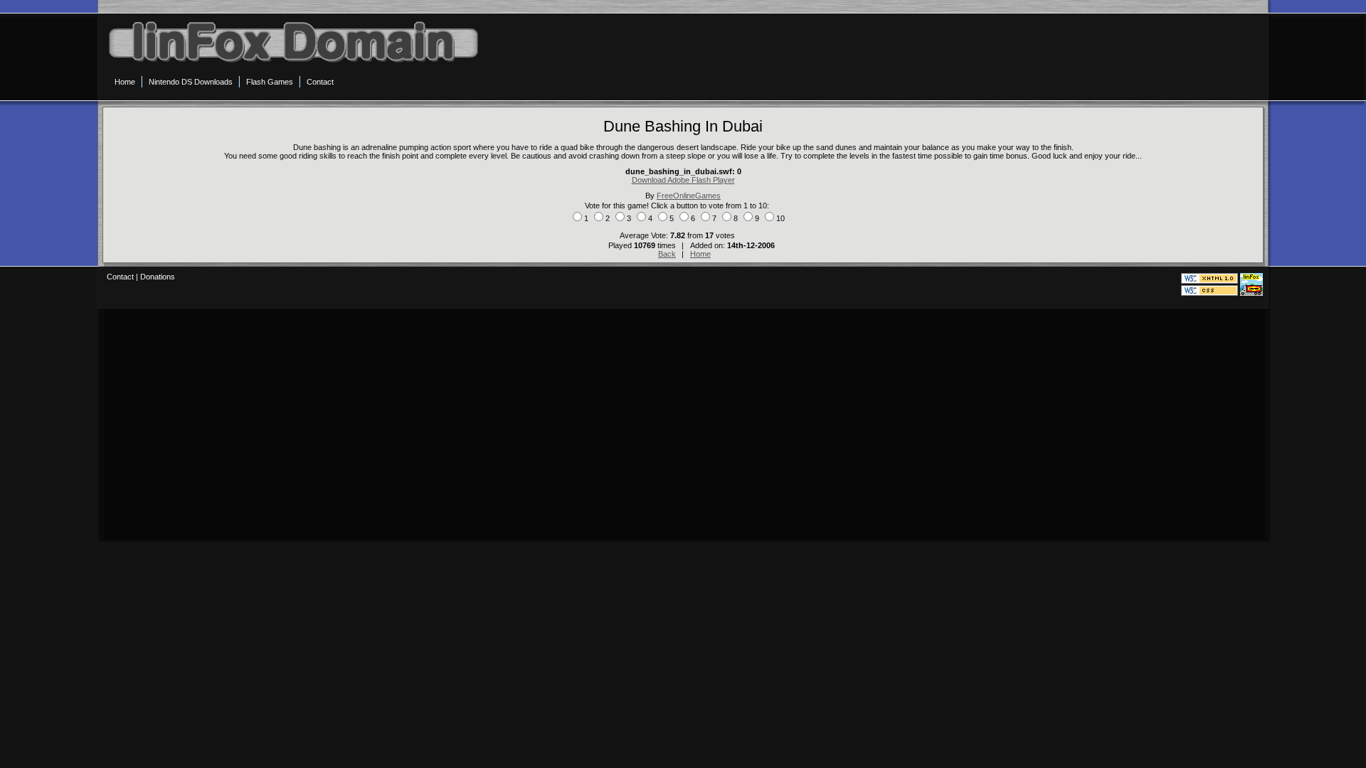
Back (667, 254)
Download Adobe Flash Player (683, 180)
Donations (157, 276)
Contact (120, 276)
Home (700, 254)
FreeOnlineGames (689, 195)
